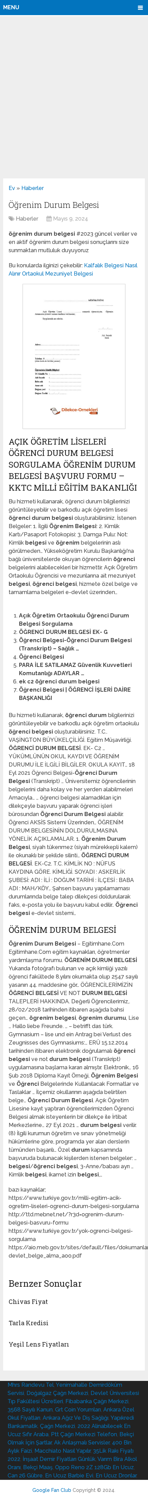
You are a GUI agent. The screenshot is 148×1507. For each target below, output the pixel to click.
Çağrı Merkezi (57, 1426)
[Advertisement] (74, 97)
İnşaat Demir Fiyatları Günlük (59, 1459)
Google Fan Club (51, 1490)
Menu (11, 7)
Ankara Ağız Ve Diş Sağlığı (75, 1418)
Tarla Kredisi (29, 1323)
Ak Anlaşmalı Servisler (81, 1442)
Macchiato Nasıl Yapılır (62, 1451)
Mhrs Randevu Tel (31, 1385)
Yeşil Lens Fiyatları (39, 1344)
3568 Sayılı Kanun (30, 1409)
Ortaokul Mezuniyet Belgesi (57, 273)
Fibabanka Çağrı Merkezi (96, 1401)
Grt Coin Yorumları (78, 1409)
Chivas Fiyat (28, 1301)
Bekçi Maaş (38, 1467)
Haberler (32, 188)
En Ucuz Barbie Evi (69, 1475)
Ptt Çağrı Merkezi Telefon (84, 1434)
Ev (12, 188)
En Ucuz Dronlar (116, 1475)
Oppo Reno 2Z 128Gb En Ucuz (94, 1467)
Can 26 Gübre (25, 1475)
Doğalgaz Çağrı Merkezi (57, 1393)
